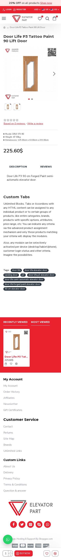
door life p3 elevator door (41, 274)
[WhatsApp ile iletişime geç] (8, 539)
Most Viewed (40, 322)
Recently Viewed (15, 322)
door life (16, 270)
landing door (11, 274)
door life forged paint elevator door (22, 284)
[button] (6, 73)
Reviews (46, 166)
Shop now (46, 3)
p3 (23, 274)
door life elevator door (36, 270)
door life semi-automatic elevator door (24, 279)
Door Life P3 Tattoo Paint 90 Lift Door (16, 356)
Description (18, 166)
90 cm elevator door (15, 288)
